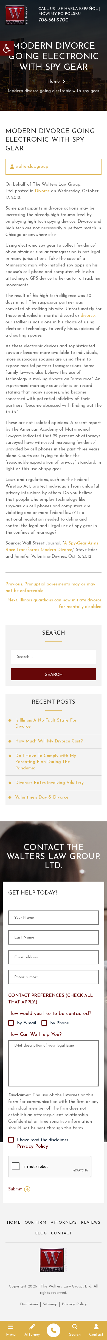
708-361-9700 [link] (53, 20)
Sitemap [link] (50, 1304)
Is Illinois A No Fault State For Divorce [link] (46, 723)
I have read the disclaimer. (43, 1143)
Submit (15, 1189)
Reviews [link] (90, 1223)
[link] (7, 48)
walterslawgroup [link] (32, 166)
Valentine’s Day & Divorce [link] (42, 797)
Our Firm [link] (36, 1223)
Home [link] (53, 81)
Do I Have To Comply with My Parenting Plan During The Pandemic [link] (45, 762)
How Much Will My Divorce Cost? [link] (49, 741)
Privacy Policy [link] (32, 1146)
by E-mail (26, 1023)
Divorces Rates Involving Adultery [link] (49, 783)
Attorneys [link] (64, 1223)
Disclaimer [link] (29, 1304)
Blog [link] (41, 1233)
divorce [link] (88, 315)
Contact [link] (61, 1233)
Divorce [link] (42, 191)
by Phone (59, 1023)
